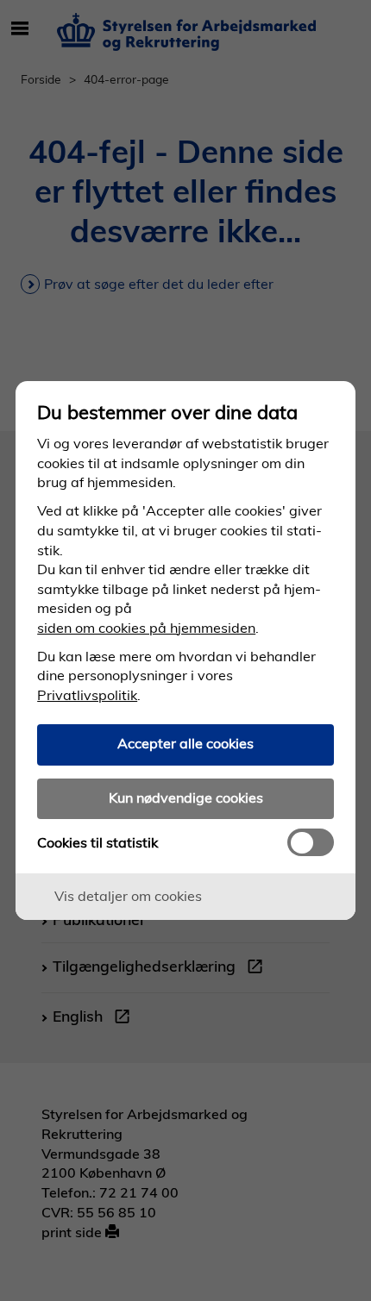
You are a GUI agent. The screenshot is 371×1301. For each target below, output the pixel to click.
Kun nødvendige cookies (186, 797)
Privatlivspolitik (87, 695)
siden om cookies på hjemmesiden (146, 627)
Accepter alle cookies (185, 743)
